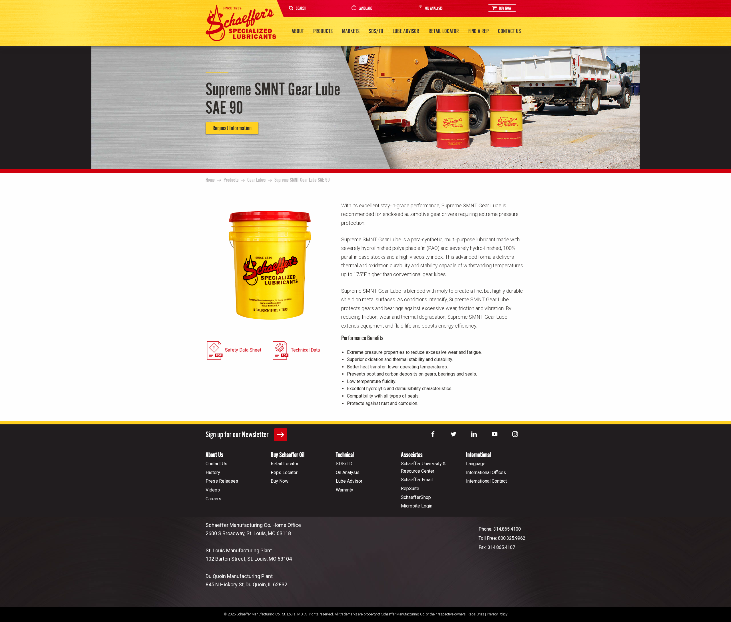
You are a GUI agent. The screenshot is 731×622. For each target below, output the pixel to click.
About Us (214, 455)
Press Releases (222, 481)
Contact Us (509, 31)
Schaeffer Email (417, 479)
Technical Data (305, 350)
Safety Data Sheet (243, 350)
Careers (213, 498)
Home (210, 180)
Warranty (344, 490)
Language (365, 8)
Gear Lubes (256, 180)
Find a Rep (478, 31)
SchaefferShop (416, 497)
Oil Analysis (434, 8)
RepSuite (410, 488)
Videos (213, 490)
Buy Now (505, 8)
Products (323, 31)
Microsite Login (416, 506)
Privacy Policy (497, 614)
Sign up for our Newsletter (238, 435)
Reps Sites (475, 614)
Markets (351, 31)
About (298, 31)
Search (301, 8)
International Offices (486, 472)
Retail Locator (444, 31)
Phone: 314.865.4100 (500, 529)
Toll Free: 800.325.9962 (502, 538)
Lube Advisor (406, 31)
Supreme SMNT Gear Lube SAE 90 (302, 180)
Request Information (232, 128)
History (213, 472)
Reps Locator (284, 472)
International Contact (486, 481)
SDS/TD (376, 31)
